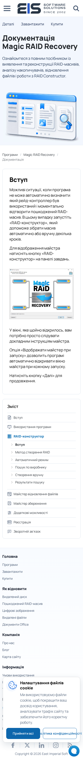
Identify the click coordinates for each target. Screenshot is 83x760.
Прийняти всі (23, 733)
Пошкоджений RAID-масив (22, 603)
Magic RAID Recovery (39, 154)
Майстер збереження (30, 503)
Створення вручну (29, 475)
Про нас (8, 643)
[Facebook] (13, 745)
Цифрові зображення (18, 610)
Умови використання (18, 675)
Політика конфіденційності (60, 733)
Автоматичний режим (31, 460)
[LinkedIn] (41, 745)
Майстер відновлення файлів (36, 494)
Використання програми (32, 427)
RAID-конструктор (29, 436)
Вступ (18, 417)
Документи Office (15, 624)
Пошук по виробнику (30, 467)
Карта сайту (11, 656)
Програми (10, 154)
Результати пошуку (29, 482)
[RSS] (70, 745)
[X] (27, 745)
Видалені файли (14, 617)
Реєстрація (22, 522)
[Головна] (41, 8)
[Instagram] (56, 745)
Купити (57, 24)
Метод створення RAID (32, 452)
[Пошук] (76, 8)
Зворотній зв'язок (27, 531)
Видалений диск (14, 596)
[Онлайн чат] (72, 752)
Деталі (8, 24)
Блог (5, 650)
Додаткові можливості (31, 512)
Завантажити (32, 24)
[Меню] (7, 8)
